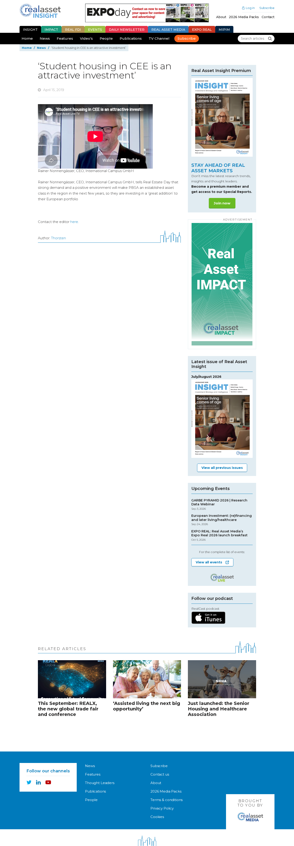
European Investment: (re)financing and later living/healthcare (221, 520)
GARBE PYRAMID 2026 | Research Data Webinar (219, 504)
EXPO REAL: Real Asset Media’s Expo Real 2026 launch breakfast (219, 535)
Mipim (224, 30)
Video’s (86, 38)
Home (27, 38)
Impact (51, 30)
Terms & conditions (166, 800)
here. (74, 222)
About (221, 17)
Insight (30, 30)
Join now (222, 203)
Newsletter (126, 30)
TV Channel (159, 38)
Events (95, 30)
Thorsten (58, 238)
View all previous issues (222, 468)
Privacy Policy (162, 808)
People (106, 38)
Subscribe (266, 7)
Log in (250, 7)
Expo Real (202, 30)
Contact (268, 17)
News (45, 38)
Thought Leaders (99, 783)
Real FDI (73, 30)
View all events (209, 562)
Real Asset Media (168, 30)
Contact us (159, 774)
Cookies (157, 817)
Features (65, 38)
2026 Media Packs (244, 17)
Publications (131, 38)
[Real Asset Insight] (40, 10)
